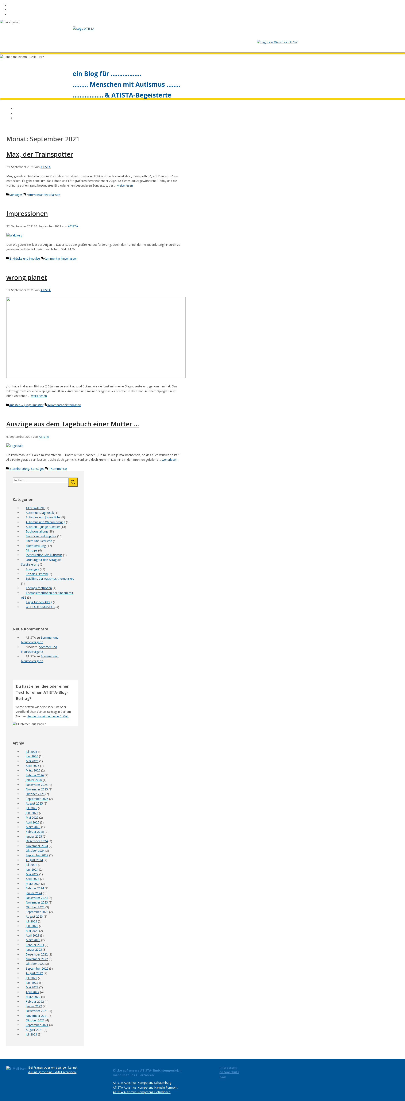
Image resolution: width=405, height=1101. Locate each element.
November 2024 (37, 846)
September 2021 (37, 1025)
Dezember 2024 (37, 841)
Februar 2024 (35, 888)
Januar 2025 (34, 836)
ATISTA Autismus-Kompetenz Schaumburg (142, 1083)
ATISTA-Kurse (35, 508)
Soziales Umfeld (37, 574)
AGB (223, 1077)
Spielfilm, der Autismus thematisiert (50, 579)
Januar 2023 (34, 950)
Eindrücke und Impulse (24, 258)
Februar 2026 (35, 775)
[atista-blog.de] (83, 29)
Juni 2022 (32, 983)
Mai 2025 (32, 817)
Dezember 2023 (37, 898)
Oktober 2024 (35, 851)
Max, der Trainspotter (39, 154)
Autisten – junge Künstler (26, 405)
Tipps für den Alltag (39, 602)
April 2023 (32, 935)
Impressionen (27, 213)
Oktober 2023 (35, 907)
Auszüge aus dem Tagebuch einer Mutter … (72, 424)
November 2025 (37, 789)
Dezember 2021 (37, 1011)
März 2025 (33, 827)
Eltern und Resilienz (39, 541)
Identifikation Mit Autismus (44, 555)
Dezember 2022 (37, 954)
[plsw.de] (277, 42)
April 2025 (32, 822)
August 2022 (34, 973)
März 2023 (33, 940)
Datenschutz (229, 1072)
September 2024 (37, 855)
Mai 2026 (32, 761)
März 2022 (33, 997)
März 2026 (33, 770)
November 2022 (37, 959)
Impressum (228, 1067)
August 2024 (34, 860)
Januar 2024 (34, 893)
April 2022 (32, 992)
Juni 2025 (32, 813)
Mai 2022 (32, 987)
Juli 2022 (31, 978)
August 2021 (34, 1030)
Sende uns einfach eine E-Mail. (48, 716)
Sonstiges (16, 195)
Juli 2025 (31, 808)
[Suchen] (73, 482)
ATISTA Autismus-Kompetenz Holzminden (141, 1092)
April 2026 (32, 766)
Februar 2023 (35, 945)
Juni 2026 (32, 756)
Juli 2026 (31, 752)
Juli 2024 (31, 865)
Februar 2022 (35, 1002)
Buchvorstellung (37, 531)
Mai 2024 (32, 874)
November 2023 (37, 902)
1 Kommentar (57, 469)
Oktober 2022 (35, 964)
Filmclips (31, 550)
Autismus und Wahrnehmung (45, 522)
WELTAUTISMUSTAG (40, 607)
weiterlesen (125, 185)
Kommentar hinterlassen (43, 195)
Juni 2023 (32, 926)
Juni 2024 (32, 869)
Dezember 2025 (37, 785)
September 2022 (37, 968)
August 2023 (34, 916)
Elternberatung (19, 469)
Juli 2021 (31, 1034)
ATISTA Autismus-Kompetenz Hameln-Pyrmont (145, 1087)
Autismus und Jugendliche (43, 517)
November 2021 (37, 1016)
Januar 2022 (34, 1006)
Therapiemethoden (39, 588)
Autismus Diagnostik (40, 513)
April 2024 (32, 879)
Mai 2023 (32, 931)
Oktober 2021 (35, 1020)
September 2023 (37, 912)
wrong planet (26, 277)
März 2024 (33, 884)
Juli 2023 (31, 921)
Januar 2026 (34, 780)
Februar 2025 (35, 832)
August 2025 (34, 803)
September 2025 (37, 799)
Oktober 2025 (35, 794)
